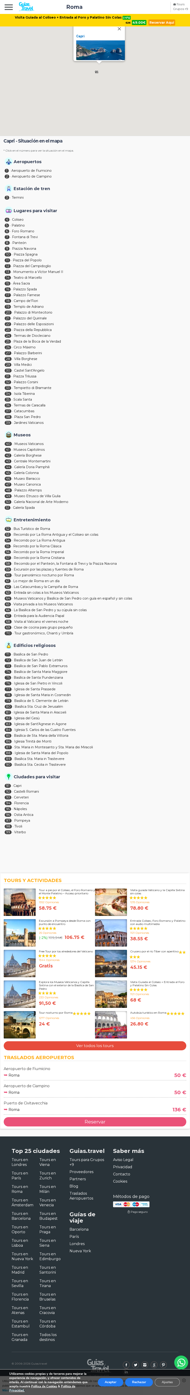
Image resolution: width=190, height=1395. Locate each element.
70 (8, 633)
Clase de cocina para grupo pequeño (43, 627)
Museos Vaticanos (29, 444)
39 (8, 423)
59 (8, 569)
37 (8, 411)
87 (8, 747)
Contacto (121, 1174)
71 (8, 654)
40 (8, 444)
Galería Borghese (28, 455)
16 (7, 289)
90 (8, 764)
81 (8, 712)
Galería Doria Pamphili (32, 467)
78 (8, 695)
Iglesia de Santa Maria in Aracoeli (40, 712)
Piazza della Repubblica (33, 330)
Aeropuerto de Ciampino (32, 176)
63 (8, 592)
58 (8, 563)
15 (7, 283)
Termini (18, 197)
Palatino (18, 225)
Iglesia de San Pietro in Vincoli (38, 683)
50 (8, 502)
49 (8, 496)
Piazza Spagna (26, 254)
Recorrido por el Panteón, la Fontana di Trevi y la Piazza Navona (65, 563)
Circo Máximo (25, 347)
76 (8, 683)
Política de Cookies (44, 1386)
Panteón (19, 243)
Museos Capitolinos (29, 450)
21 (7, 318)
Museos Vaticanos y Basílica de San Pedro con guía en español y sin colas (73, 598)
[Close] (119, 28)
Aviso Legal (123, 1160)
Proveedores (81, 1172)
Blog (74, 1186)
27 (8, 353)
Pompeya (22, 820)
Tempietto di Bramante (32, 388)
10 (8, 254)
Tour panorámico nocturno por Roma (44, 575)
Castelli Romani (26, 791)
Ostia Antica (23, 815)
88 (8, 753)
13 (7, 272)
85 (8, 735)
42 (8, 455)
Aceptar (110, 1382)
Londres (77, 1244)
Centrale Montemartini (32, 461)
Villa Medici (23, 365)
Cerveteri (21, 797)
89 (8, 759)
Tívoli (18, 826)
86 (8, 741)
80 (8, 706)
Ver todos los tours (95, 1045)
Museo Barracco (27, 479)
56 (8, 552)
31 (7, 376)
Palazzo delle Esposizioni (34, 324)
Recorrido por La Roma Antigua (39, 540)
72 (8, 660)
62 (8, 587)
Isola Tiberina (24, 394)
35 (8, 399)
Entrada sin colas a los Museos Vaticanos (46, 592)
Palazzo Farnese (26, 295)
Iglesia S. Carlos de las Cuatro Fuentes (45, 730)
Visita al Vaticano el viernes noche (41, 622)
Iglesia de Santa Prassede (35, 689)
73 (8, 666)
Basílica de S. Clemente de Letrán (41, 701)
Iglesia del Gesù (27, 718)
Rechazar (139, 1382)
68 (8, 622)
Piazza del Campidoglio (32, 266)
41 (8, 450)
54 (8, 540)
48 (8, 490)
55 (7, 546)
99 (8, 832)
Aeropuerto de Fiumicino (31, 171)
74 (8, 672)
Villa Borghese (25, 359)
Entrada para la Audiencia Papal (39, 616)
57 (8, 558)
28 (8, 359)
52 (8, 529)
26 (8, 347)
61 (7, 581)
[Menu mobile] (9, 7)
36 (8, 405)
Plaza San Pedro (27, 417)
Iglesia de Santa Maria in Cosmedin (42, 695)
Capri (80, 36)
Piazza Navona (24, 249)
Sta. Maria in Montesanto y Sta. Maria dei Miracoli (53, 747)
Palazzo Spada (25, 289)
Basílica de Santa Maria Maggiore (40, 672)
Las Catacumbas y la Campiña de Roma (46, 587)
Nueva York (80, 1251)
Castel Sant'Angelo (29, 370)
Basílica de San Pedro (30, 654)
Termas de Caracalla (29, 405)
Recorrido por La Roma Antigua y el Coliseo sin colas (55, 534)
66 (8, 610)
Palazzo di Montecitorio (33, 312)
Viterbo (20, 832)
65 (8, 604)
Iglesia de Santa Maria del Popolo (41, 753)
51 (7, 508)
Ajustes (167, 1382)
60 (8, 575)
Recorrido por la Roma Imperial (38, 552)
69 (8, 627)
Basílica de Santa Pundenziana (38, 677)
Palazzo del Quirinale (30, 318)
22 (8, 324)
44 (8, 467)
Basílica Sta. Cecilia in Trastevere (40, 764)
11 (7, 260)
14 (8, 278)
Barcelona (79, 1229)
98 (8, 826)
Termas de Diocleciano (32, 336)
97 (8, 820)
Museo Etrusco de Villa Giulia (37, 496)
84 (8, 730)
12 (7, 266)
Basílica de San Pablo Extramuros (40, 666)
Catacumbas (24, 411)
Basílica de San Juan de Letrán (38, 660)
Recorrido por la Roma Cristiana (39, 558)
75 (8, 677)
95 (8, 809)
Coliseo (18, 219)
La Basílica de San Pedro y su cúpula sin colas (50, 610)
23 (8, 330)
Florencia (21, 803)
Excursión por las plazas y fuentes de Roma (49, 569)
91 (8, 786)
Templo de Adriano (28, 307)
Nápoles (20, 809)
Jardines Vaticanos (29, 423)
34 (8, 394)
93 (8, 797)
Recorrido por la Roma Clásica (37, 546)
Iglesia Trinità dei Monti (32, 741)
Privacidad (122, 1167)
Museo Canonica (27, 484)
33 (8, 388)
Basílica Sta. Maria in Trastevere (39, 759)
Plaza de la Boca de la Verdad (37, 341)
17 (8, 295)
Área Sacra (21, 283)
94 (8, 803)
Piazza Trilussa (24, 376)
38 (8, 417)
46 (8, 479)
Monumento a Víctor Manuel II (38, 272)
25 (8, 341)
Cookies (120, 1181)
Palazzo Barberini (28, 353)
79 (8, 701)
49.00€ (139, 22)
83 (8, 724)
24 (8, 336)
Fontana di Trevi (25, 237)
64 (8, 598)
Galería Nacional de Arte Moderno (41, 502)
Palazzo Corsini (26, 382)
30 (8, 370)
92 (8, 791)
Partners (78, 1179)
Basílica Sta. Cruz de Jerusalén (39, 706)
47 (8, 484)
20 (8, 312)
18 (8, 301)
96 (8, 815)
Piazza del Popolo (27, 260)
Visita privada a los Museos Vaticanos (43, 604)
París (74, 1236)
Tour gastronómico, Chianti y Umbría (43, 633)
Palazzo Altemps (28, 490)
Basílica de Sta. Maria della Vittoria (41, 735)
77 (8, 689)
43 (8, 461)
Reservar (95, 1122)
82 (8, 718)
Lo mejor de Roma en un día (36, 581)
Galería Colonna (26, 473)
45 (8, 473)
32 (8, 382)
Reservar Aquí (161, 22)
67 (8, 616)
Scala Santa (22, 399)
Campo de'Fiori (26, 301)
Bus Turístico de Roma (31, 529)
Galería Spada (24, 508)
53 (8, 534)
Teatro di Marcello (27, 278)
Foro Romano (23, 231)
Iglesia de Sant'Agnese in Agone (40, 724)
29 (8, 365)
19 (8, 307)
